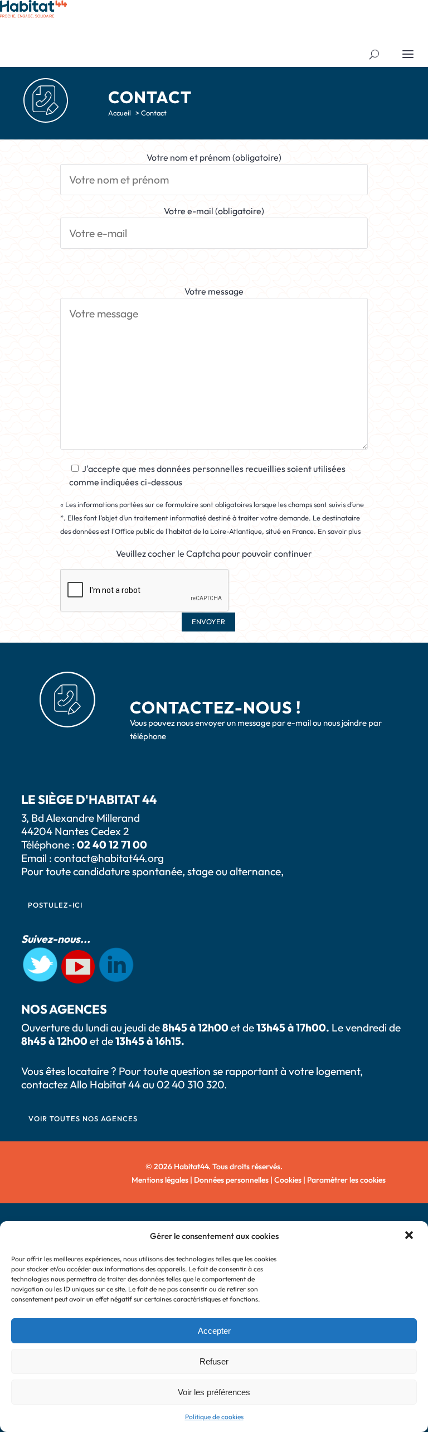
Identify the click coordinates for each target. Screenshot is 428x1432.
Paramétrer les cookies (346, 1180)
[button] (410, 1236)
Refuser (214, 1361)
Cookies (287, 1180)
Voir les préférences (214, 1392)
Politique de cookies (214, 1416)
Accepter (214, 1330)
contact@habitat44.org (109, 858)
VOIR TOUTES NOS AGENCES (83, 1118)
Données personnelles (231, 1180)
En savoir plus (339, 531)
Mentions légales (160, 1180)
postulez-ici (55, 904)
